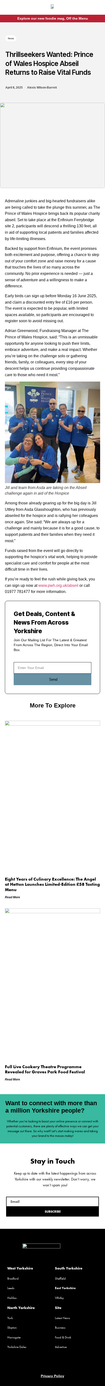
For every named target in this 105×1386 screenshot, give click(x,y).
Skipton (12, 1327)
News (11, 38)
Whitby (59, 1298)
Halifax (12, 1298)
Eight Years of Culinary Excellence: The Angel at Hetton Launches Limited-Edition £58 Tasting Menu (52, 884)
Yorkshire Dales (16, 1347)
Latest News (62, 1318)
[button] (10, 8)
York (10, 1318)
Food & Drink (63, 1337)
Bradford (13, 1278)
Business (60, 1327)
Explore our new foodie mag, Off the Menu (52, 18)
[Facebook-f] (91, 8)
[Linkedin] (61, 1364)
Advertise (61, 1347)
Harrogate (14, 1337)
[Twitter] (52, 1364)
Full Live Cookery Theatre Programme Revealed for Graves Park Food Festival (45, 1069)
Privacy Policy (52, 1376)
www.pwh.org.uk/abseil (58, 585)
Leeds (10, 1288)
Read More (12, 897)
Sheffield (60, 1278)
